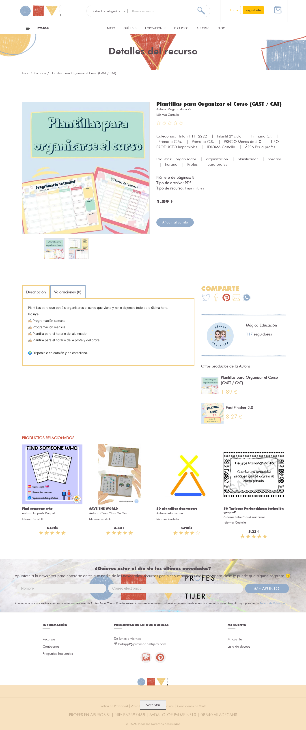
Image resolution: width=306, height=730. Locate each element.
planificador (248, 159)
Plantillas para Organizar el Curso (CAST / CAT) (219, 104)
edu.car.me (175, 513)
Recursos (181, 28)
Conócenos (51, 646)
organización (217, 159)
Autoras (203, 28)
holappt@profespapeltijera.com (142, 644)
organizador (186, 159)
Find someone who (37, 508)
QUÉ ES (128, 28)
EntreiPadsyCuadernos (250, 517)
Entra (234, 10)
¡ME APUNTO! (267, 588)
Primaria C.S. (203, 141)
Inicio (110, 28)
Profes (193, 164)
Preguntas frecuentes (58, 654)
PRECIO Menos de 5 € (243, 141)
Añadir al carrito (175, 222)
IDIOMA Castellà (221, 147)
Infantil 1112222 (193, 136)
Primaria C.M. (171, 141)
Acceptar (153, 705)
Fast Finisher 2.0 (239, 407)
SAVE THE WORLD (103, 508)
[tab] (36, 292)
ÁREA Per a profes (260, 147)
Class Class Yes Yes (113, 513)
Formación (154, 28)
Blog (221, 28)
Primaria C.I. (262, 136)
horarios (275, 159)
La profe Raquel (44, 513)
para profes (217, 164)
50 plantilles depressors (176, 508)
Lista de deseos (239, 646)
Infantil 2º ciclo (230, 136)
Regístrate (253, 10)
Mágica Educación (180, 109)
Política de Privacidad (273, 603)
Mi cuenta (235, 639)
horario (172, 164)
